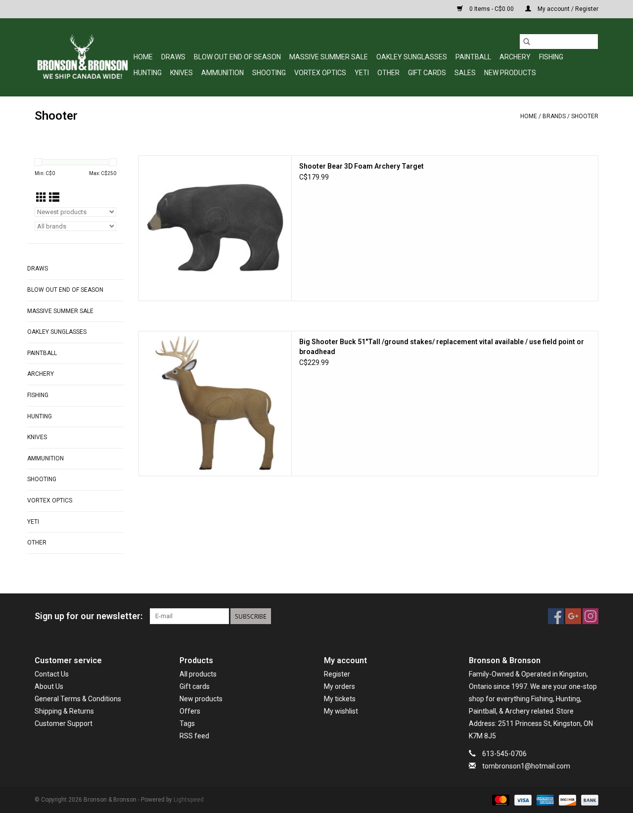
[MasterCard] (500, 799)
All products (198, 674)
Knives (181, 73)
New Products (510, 73)
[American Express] (544, 799)
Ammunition (222, 73)
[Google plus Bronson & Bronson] (573, 616)
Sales (465, 73)
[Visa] (522, 799)
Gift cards (427, 73)
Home (143, 57)
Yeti (362, 73)
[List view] (54, 198)
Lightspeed (189, 799)
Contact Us (52, 674)
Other (388, 73)
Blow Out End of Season (237, 57)
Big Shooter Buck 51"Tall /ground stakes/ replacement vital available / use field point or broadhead (441, 347)
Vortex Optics (320, 73)
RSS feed (194, 736)
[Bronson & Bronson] (83, 57)
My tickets (340, 699)
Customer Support (63, 723)
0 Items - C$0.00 (491, 8)
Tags (187, 723)
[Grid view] (41, 198)
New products (201, 699)
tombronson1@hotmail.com (526, 766)
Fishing (551, 57)
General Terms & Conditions (78, 699)
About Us (49, 686)
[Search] (526, 41)
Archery (515, 57)
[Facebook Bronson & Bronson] (556, 616)
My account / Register (567, 8)
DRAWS (173, 57)
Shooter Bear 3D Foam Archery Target (361, 166)
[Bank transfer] (588, 799)
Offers (190, 711)
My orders (339, 686)
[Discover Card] (566, 799)
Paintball (473, 57)
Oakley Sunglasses (411, 57)
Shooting (269, 73)
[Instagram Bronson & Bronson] (590, 616)
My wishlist (341, 711)
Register (337, 674)
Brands (554, 116)
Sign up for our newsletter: (88, 616)
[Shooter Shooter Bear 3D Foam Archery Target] (215, 228)
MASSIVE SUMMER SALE (328, 57)
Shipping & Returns (64, 711)
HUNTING (148, 73)
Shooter (584, 116)
